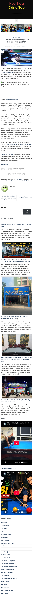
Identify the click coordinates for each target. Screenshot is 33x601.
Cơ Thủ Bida (5, 540)
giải (11, 181)
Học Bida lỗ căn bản (7, 558)
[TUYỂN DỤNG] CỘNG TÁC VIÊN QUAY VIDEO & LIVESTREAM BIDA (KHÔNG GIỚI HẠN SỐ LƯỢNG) (15, 260)
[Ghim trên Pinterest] (20, 174)
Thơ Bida (4, 584)
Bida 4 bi (4, 528)
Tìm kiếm (3, 207)
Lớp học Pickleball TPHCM (9, 578)
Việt (26, 181)
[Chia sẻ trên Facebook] (12, 174)
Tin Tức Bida (16, 37)
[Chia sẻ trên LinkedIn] (23, 174)
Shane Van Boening (7, 154)
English (3, 546)
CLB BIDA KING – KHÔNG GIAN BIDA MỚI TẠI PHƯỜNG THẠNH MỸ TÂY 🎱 (14, 318)
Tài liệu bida (5, 581)
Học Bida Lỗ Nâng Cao (8, 561)
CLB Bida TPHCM (6, 534)
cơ (4, 181)
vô (28, 181)
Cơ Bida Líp (4, 537)
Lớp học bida (5, 575)
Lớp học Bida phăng (8, 468)
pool (19, 181)
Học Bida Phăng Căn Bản (8, 564)
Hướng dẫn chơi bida (7, 569)
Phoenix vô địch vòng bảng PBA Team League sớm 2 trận (8, 198)
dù (6, 181)
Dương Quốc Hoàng (7, 72)
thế (21, 181)
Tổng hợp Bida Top (7, 590)
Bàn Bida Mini (5, 525)
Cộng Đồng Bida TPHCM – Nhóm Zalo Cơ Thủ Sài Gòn (16, 226)
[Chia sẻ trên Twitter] (15, 174)
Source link (4, 164)
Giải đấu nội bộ (5, 552)
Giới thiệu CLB (5, 555)
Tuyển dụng (4, 593)
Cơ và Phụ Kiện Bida (7, 543)
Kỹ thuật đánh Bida (7, 572)
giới (14, 181)
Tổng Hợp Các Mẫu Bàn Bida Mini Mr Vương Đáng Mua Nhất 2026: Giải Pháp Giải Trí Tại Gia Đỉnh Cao (16, 359)
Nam (16, 181)
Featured (4, 549)
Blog (2, 531)
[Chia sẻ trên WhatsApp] (9, 174)
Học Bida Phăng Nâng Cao (9, 567)
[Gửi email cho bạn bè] (18, 174)
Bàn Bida (4, 522)
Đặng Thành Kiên (25, 144)
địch (8, 181)
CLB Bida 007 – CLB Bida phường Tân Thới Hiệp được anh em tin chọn (15, 401)
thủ (24, 181)
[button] (16, 20)
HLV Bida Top (24, 46)
